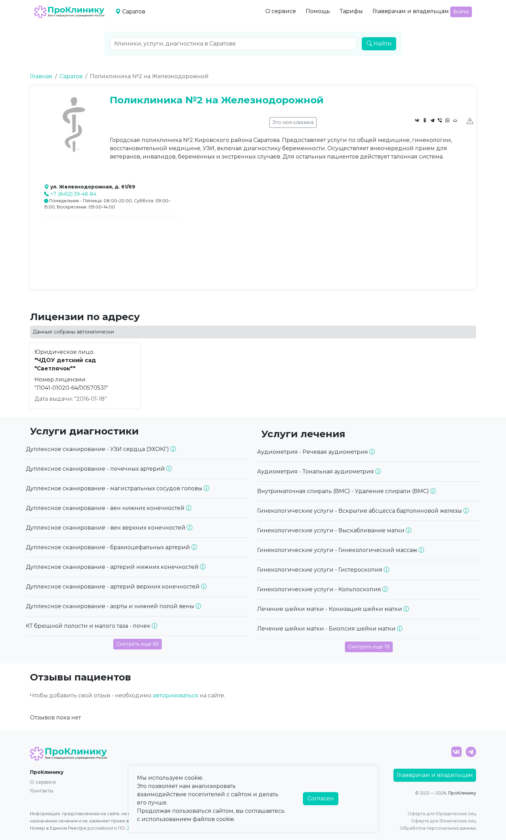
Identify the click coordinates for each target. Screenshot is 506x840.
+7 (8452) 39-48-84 (73, 194)
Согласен (320, 798)
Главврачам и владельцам (410, 11)
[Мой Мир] (455, 120)
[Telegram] (432, 120)
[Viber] (440, 120)
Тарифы (351, 11)
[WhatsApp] (447, 120)
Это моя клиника (293, 122)
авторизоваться (175, 695)
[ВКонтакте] (417, 120)
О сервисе (280, 11)
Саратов (71, 76)
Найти (382, 43)
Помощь (318, 11)
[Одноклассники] (425, 120)
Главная (41, 76)
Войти (461, 12)
